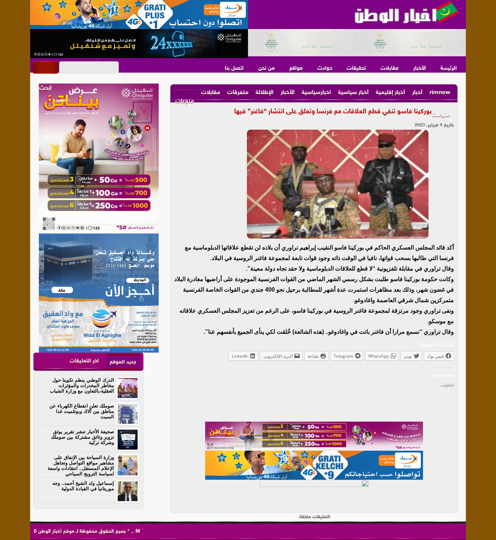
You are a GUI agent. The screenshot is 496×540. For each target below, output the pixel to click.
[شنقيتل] (139, 43)
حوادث (324, 68)
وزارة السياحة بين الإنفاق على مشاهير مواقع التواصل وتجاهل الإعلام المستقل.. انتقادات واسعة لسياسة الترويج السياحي (81, 465)
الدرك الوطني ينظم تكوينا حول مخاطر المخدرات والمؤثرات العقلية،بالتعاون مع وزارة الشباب (82, 385)
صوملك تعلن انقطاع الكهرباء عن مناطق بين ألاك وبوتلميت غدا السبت (81, 411)
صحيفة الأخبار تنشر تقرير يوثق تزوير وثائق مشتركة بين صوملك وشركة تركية (82, 437)
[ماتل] (314, 494)
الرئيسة (448, 68)
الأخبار (419, 68)
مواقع (296, 68)
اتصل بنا (234, 68)
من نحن (266, 68)
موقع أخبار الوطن (55, 531)
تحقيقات (356, 68)
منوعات (441, 115)
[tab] (123, 362)
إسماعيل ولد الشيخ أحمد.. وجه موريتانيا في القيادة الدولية (83, 485)
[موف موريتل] (139, 14)
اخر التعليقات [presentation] (84, 361)
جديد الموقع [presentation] (123, 362)
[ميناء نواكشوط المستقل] (357, 43)
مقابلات (390, 68)
